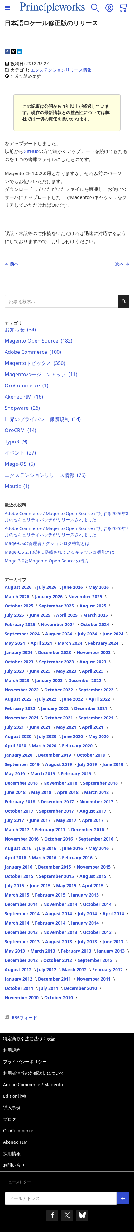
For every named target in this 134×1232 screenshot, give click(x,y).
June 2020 (73, 736)
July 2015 (15, 885)
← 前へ (12, 264)
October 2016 (59, 839)
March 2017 (18, 830)
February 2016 (78, 858)
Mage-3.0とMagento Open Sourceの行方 (47, 561)
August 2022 (19, 699)
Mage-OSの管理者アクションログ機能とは (47, 543)
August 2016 (19, 848)
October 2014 (98, 904)
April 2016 (16, 858)
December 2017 (58, 802)
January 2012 (19, 979)
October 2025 (20, 606)
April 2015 (93, 885)
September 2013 (23, 941)
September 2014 (23, 913)
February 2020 (78, 746)
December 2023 (55, 652)
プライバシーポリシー (25, 1061)
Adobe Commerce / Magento (33, 1084)
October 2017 (20, 811)
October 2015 (20, 876)
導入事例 (12, 1107)
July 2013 (88, 941)
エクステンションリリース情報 (61, 70)
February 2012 (108, 969)
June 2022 (73, 699)
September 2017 (57, 811)
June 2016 (73, 848)
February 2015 (51, 895)
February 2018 (20, 802)
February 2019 (77, 774)
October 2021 (59, 718)
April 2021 (93, 727)
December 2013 (22, 932)
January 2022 (55, 708)
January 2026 (49, 596)
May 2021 (67, 727)
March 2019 (43, 774)
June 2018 (16, 792)
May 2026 (99, 587)
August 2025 (93, 606)
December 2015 (55, 867)
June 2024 (114, 634)
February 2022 (20, 708)
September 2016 (97, 839)
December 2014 (22, 904)
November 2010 (22, 997)
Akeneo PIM (15, 1142)
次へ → (122, 264)
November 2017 (97, 802)
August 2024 (59, 634)
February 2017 (51, 830)
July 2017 (15, 820)
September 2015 (57, 876)
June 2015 (41, 885)
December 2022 (85, 680)
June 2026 (73, 587)
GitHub (31, 151)
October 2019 (92, 755)
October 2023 (20, 662)
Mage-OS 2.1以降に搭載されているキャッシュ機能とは (59, 552)
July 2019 (88, 764)
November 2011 (94, 979)
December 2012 (22, 960)
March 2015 (18, 895)
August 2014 (59, 913)
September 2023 (57, 662)
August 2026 (19, 587)
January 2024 (19, 652)
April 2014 (114, 913)
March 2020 (45, 746)
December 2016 (88, 830)
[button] (95, 8)
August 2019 (59, 764)
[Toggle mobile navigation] (7, 8)
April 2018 (68, 792)
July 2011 (49, 988)
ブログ (9, 1119)
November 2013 (61, 932)
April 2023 (93, 671)
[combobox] (67, 301)
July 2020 (47, 736)
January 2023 (49, 680)
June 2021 (41, 727)
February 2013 (77, 951)
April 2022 (100, 699)
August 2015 (93, 876)
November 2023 (94, 652)
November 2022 (22, 690)
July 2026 (47, 587)
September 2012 (96, 960)
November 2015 (94, 867)
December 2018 (22, 783)
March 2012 (75, 969)
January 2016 (19, 867)
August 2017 (93, 811)
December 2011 (55, 979)
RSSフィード (24, 1018)
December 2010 (81, 988)
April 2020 (16, 746)
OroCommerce (18, 1130)
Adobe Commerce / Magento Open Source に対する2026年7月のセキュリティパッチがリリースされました (66, 531)
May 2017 (67, 820)
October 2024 (95, 624)
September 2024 (23, 634)
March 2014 (18, 923)
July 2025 (15, 615)
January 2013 (111, 951)
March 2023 (18, 680)
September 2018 (101, 783)
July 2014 (88, 913)
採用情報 (12, 1153)
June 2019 (114, 764)
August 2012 (19, 969)
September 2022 (97, 690)
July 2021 (15, 727)
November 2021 (22, 718)
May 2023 (67, 671)
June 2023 (41, 671)
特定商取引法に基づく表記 (29, 1038)
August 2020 (19, 736)
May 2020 (99, 736)
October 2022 (59, 690)
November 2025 (85, 596)
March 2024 (71, 643)
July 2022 (47, 699)
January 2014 (85, 923)
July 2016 (47, 848)
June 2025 (41, 615)
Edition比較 (14, 1096)
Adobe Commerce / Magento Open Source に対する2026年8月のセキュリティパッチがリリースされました (66, 516)
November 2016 (22, 839)
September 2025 (57, 606)
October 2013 (98, 932)
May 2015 (67, 885)
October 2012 (58, 960)
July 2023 (15, 671)
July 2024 (88, 634)
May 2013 (15, 951)
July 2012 (47, 969)
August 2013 (59, 941)
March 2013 (43, 951)
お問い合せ (14, 1165)
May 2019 (15, 774)
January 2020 (19, 755)
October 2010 (59, 997)
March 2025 (96, 615)
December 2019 (55, 755)
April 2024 (42, 643)
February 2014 (51, 923)
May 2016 (99, 848)
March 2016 (45, 858)
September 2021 (97, 718)
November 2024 (58, 624)
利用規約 (12, 1050)
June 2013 (114, 941)
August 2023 (93, 662)
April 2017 (93, 820)
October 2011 (20, 988)
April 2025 (67, 615)
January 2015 (85, 895)
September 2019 (23, 764)
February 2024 (104, 643)
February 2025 (20, 624)
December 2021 (91, 708)
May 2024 (15, 643)
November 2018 (61, 783)
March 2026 (18, 596)
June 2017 (41, 820)
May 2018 (42, 792)
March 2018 (97, 792)
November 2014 (61, 904)
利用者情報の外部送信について (33, 1073)
